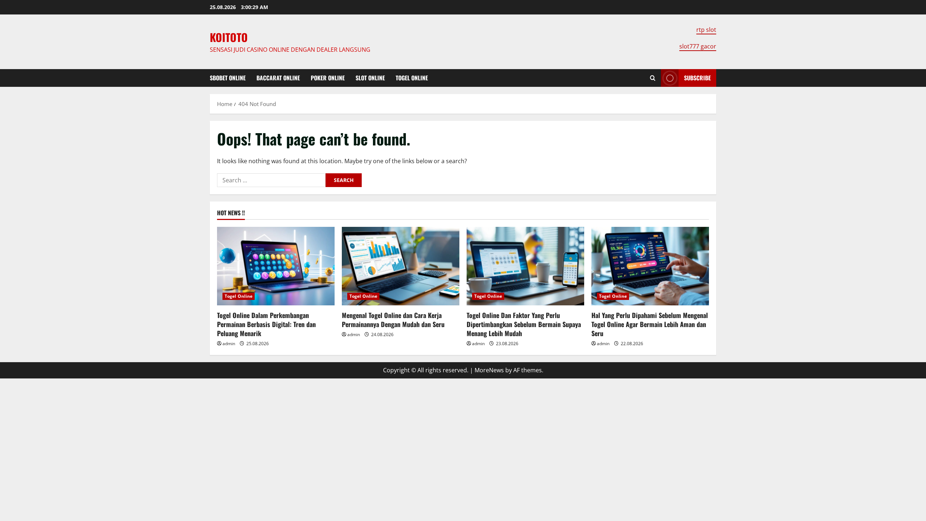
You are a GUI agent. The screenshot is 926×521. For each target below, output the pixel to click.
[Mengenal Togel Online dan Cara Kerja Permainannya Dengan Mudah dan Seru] (400, 266)
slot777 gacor (697, 46)
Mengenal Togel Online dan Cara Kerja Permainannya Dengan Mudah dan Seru (393, 319)
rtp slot (706, 30)
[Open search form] (652, 78)
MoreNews (489, 370)
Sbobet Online (228, 77)
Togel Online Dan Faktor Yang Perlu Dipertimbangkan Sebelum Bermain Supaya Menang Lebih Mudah (524, 324)
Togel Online (412, 77)
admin (228, 343)
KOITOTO (229, 37)
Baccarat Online (278, 77)
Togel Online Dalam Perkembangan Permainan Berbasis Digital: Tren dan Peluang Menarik (266, 324)
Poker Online (328, 77)
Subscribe (697, 77)
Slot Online (370, 77)
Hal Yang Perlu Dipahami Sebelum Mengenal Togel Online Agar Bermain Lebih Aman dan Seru (649, 324)
